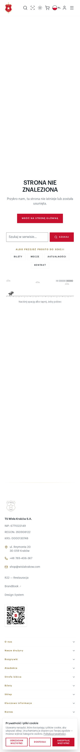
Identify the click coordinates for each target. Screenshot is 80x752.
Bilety (18, 257)
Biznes (9, 712)
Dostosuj (40, 742)
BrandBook (13, 586)
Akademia (11, 668)
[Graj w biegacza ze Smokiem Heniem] (40, 289)
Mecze (35, 257)
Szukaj (64, 237)
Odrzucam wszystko (16, 742)
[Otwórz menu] (71, 8)
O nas (8, 642)
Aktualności (57, 257)
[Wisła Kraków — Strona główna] (8, 8)
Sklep (8, 694)
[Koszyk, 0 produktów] (47, 8)
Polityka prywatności (54, 734)
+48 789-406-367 (21, 558)
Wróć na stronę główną (40, 218)
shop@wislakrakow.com (25, 567)
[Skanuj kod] (32, 8)
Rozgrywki (11, 659)
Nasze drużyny (14, 651)
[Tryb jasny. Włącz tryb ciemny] (40, 8)
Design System (14, 595)
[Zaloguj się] (64, 8)
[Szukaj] (25, 8)
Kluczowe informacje (18, 703)
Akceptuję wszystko (63, 742)
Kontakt (40, 265)
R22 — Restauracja (17, 577)
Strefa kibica (13, 677)
